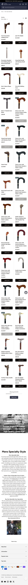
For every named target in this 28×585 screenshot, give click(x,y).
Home (2, 11)
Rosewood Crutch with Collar (7, 191)
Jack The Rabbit (19, 35)
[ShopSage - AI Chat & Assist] (25, 578)
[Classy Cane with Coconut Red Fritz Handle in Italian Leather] (7, 262)
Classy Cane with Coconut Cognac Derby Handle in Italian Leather (21, 113)
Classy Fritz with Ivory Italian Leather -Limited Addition (6, 327)
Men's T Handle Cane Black (6, 111)
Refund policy (14, 577)
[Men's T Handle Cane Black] (7, 103)
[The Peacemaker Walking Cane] (7, 28)
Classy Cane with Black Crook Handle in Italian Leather (20, 192)
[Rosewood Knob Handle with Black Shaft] (7, 235)
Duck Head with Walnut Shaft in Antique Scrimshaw (20, 327)
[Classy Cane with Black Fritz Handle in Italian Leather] (21, 130)
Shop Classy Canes (14, 441)
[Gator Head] (7, 156)
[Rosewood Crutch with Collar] (7, 182)
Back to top (14, 541)
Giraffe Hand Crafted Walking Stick (20, 271)
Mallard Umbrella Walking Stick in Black (6, 352)
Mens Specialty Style (8, 11)
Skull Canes (15, 478)
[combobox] (14, 7)
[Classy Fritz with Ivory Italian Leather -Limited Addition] (7, 317)
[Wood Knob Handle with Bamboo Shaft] (7, 130)
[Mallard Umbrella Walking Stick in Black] (7, 344)
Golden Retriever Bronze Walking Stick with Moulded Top (20, 218)
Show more (14, 397)
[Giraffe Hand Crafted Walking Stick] (21, 262)
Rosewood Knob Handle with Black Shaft (5, 244)
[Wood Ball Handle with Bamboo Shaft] (21, 52)
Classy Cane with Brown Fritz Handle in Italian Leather (6, 218)
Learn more (20, 1)
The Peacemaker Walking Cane (5, 36)
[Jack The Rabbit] (21, 28)
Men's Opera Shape (6, 86)
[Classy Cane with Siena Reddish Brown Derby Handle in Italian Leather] (21, 290)
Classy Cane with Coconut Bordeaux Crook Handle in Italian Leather (21, 245)
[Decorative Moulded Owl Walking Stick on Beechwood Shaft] (7, 52)
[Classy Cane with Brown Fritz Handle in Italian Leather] (7, 209)
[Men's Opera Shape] (7, 78)
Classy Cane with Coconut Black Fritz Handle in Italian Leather (6, 300)
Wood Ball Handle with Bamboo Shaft (20, 61)
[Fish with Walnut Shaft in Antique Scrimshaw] (21, 344)
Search (2, 577)
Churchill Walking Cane (19, 87)
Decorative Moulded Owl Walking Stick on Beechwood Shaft (6, 62)
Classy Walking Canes (8, 575)
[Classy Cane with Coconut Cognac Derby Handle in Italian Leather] (21, 103)
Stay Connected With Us (14, 518)
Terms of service (8, 577)
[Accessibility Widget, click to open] (25, 292)
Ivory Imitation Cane (20, 494)
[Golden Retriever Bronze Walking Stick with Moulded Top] (21, 209)
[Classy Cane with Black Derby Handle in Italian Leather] (21, 156)
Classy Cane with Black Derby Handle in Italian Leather (20, 166)
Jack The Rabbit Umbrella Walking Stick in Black (19, 379)
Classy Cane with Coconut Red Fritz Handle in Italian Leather (5, 273)
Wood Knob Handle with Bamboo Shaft (6, 139)
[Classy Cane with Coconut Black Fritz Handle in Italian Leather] (7, 290)
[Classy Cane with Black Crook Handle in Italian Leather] (21, 182)
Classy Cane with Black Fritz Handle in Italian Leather (20, 140)
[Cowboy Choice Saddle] (7, 370)
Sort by (2, 17)
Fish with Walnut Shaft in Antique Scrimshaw (19, 353)
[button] (23, 4)
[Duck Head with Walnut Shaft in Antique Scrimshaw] (21, 317)
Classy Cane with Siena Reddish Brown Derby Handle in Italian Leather (20, 300)
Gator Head (4, 164)
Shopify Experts (20, 575)
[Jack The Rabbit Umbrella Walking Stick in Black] (21, 370)
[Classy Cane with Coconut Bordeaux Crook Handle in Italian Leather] (21, 235)
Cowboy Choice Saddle (7, 377)
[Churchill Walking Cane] (21, 78)
